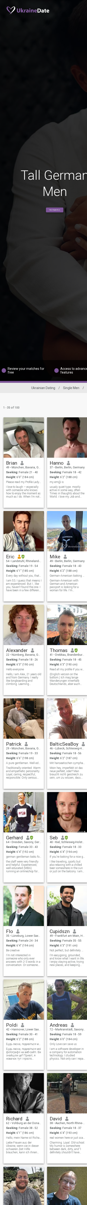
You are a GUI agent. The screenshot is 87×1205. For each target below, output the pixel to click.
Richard (14, 1119)
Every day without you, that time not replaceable (24, 575)
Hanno (57, 463)
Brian (11, 463)
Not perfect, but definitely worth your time (67, 950)
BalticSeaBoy (64, 744)
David (56, 1119)
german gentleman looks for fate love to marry (24, 856)
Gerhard (14, 838)
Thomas (59, 650)
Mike (55, 556)
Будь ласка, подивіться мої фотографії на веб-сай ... (24, 1044)
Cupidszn (60, 931)
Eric (10, 556)
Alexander (17, 650)
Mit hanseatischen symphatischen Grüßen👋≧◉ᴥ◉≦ (67, 763)
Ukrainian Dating (43, 388)
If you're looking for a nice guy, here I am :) (67, 856)
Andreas (59, 1025)
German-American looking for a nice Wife (67, 575)
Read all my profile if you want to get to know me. (67, 669)
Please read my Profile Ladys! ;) (24, 482)
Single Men (71, 388)
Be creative (12, 950)
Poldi (12, 1025)
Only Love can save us (63, 1044)
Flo (9, 931)
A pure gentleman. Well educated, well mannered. (24, 763)
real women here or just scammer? (67, 1137)
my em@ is (57, 482)
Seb (54, 838)
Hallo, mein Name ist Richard (24, 1137)
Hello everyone (15, 669)
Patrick (13, 744)
